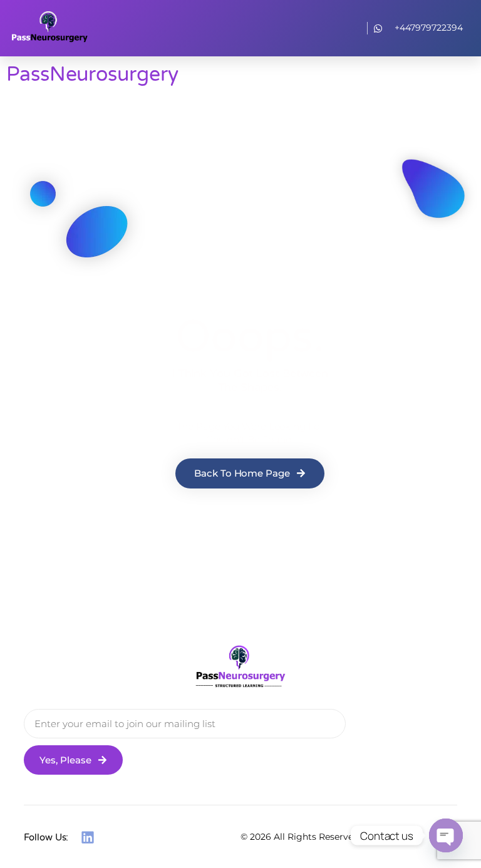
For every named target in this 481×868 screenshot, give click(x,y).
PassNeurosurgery (92, 74)
